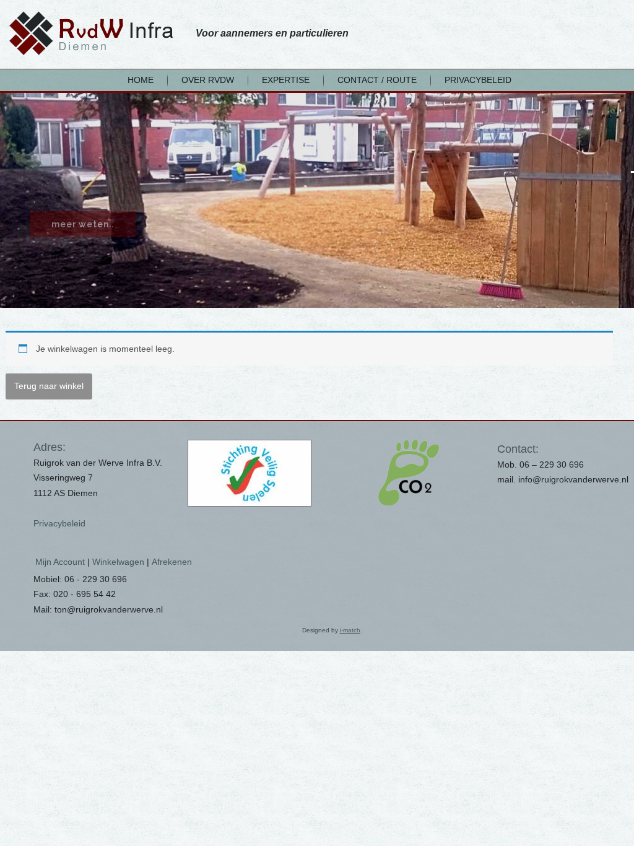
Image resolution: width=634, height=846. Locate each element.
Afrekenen (172, 562)
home (141, 80)
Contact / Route (377, 80)
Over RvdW (207, 80)
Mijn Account (60, 562)
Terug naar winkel (49, 386)
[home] (91, 33)
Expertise (286, 80)
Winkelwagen (118, 562)
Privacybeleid (478, 80)
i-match (350, 630)
